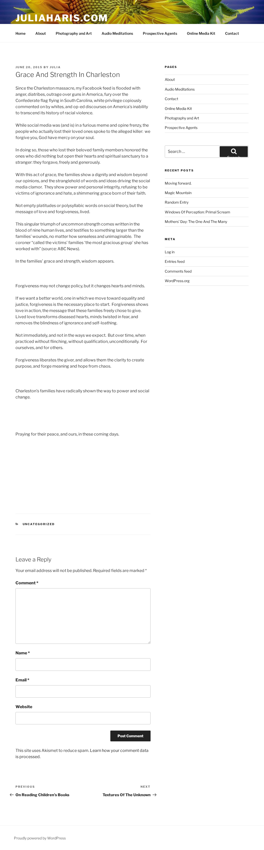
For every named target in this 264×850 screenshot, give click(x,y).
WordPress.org (177, 281)
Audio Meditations (117, 33)
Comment (26, 582)
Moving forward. (178, 183)
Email (22, 680)
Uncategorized (39, 524)
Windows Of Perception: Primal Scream (197, 212)
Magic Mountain (178, 192)
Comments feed (178, 271)
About (40, 33)
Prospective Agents (160, 33)
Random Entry (176, 202)
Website (23, 706)
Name (22, 652)
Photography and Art (74, 33)
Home (20, 33)
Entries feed (175, 261)
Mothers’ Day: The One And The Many (196, 221)
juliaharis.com (61, 18)
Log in (170, 252)
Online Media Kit (201, 33)
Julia (55, 67)
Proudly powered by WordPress (40, 838)
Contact (232, 33)
